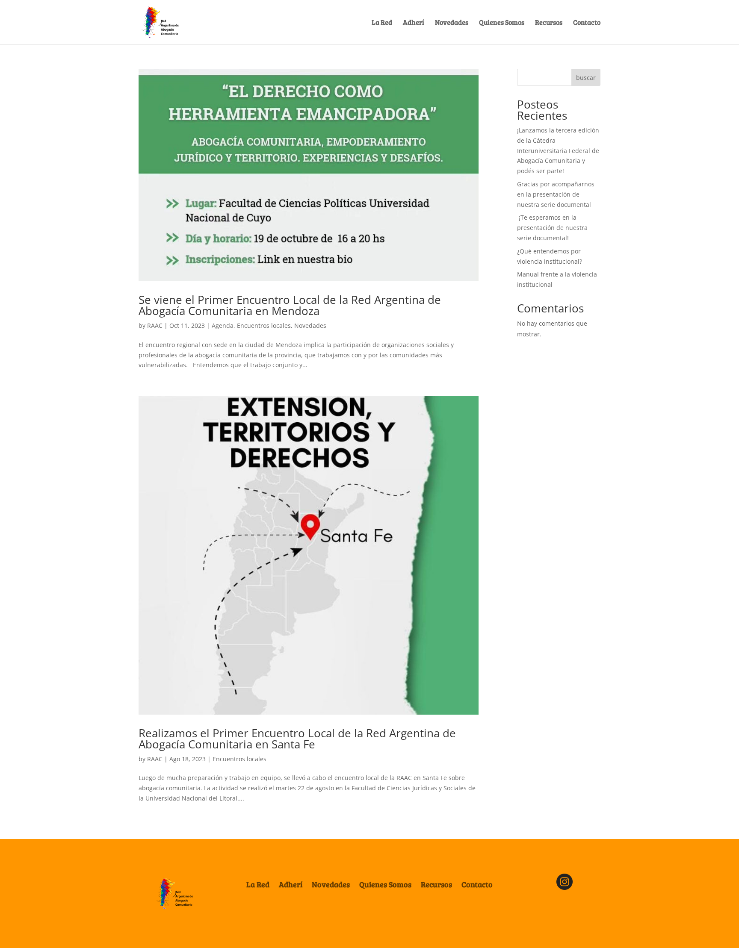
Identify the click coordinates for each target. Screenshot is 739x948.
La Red (382, 22)
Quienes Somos (501, 22)
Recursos (548, 22)
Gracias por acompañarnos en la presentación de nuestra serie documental (555, 194)
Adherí (413, 22)
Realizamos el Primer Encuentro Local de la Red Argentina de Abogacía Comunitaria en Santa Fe (297, 738)
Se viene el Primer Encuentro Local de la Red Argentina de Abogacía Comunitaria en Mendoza (290, 305)
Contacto (586, 22)
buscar (586, 78)
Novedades (451, 22)
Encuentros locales (264, 325)
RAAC (155, 325)
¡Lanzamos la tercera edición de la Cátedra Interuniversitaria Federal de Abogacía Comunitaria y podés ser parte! (558, 150)
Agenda (223, 325)
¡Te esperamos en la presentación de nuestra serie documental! (552, 227)
